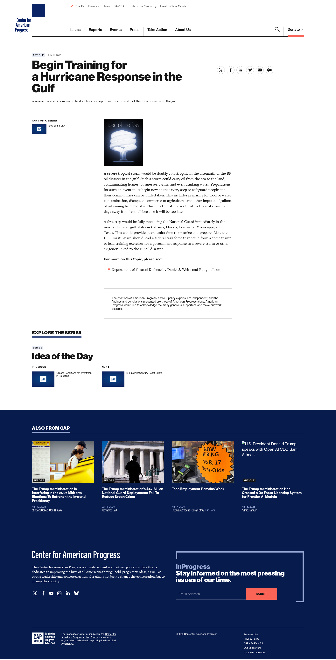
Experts (95, 29)
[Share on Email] (260, 70)
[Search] (277, 32)
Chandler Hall (109, 510)
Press (134, 29)
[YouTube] (51, 593)
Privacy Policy (251, 638)
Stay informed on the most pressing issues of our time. (230, 573)
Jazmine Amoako (181, 510)
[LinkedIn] (68, 593)
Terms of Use (251, 634)
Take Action (157, 29)
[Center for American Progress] (39, 18)
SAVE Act (121, 6)
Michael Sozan (40, 510)
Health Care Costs (173, 6)
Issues (75, 29)
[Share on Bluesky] (250, 70)
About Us (183, 29)
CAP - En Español (253, 643)
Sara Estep (198, 510)
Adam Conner (249, 510)
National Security (143, 6)
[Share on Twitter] (221, 70)
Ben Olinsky (55, 510)
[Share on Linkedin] (240, 70)
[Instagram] (59, 593)
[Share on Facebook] (230, 70)
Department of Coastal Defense (137, 269)
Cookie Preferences (255, 652)
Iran (107, 6)
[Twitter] (35, 593)
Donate (294, 29)
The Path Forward (87, 6)
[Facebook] (43, 593)
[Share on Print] (269, 70)
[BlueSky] (76, 593)
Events (116, 29)
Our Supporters (252, 647)
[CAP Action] (45, 638)
